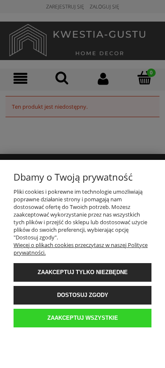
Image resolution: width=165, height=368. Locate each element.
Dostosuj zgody (82, 295)
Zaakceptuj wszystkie (82, 318)
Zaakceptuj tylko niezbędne (83, 272)
